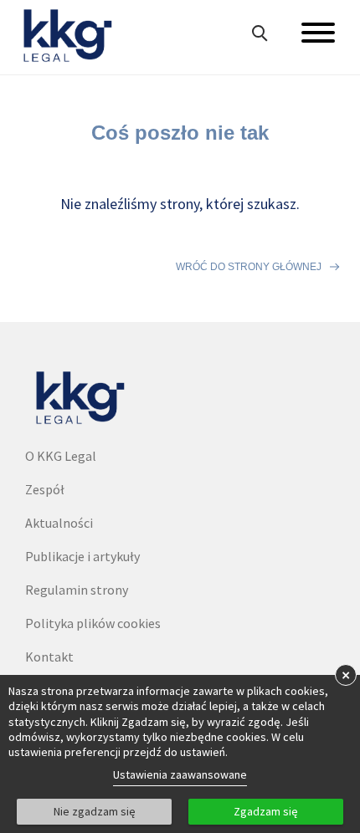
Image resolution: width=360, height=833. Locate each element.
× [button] (346, 674)
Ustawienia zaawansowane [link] (180, 774)
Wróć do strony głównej (248, 267)
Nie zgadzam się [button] (95, 811)
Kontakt (49, 656)
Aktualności (59, 522)
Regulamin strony (76, 589)
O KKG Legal (60, 455)
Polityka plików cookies (93, 623)
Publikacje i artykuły (82, 556)
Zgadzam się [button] (266, 811)
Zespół (44, 489)
